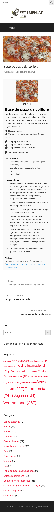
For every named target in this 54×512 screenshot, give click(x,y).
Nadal (12, 382)
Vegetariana (38, 284)
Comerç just (40, 361)
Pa (20, 382)
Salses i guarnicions (13, 476)
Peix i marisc (10, 456)
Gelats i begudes (12, 490)
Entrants (7, 436)
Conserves (9, 495)
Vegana (24, 396)
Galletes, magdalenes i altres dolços (21, 485)
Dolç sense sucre (15, 376)
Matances (32, 376)
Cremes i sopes (11, 441)
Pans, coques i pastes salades (19, 471)
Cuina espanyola (10, 366)
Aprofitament (24, 361)
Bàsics (10, 281)
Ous (5, 466)
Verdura (7, 461)
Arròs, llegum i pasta (13, 446)
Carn (5, 451)
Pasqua (30, 382)
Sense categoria (11, 422)
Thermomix (26, 284)
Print (28, 104)
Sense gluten (13, 284)
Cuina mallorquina (28, 371)
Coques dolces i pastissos (16, 481)
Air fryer (9, 361)
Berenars (8, 431)
